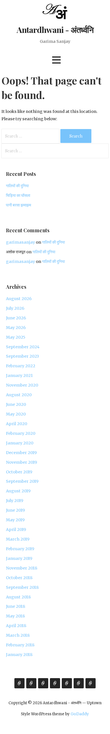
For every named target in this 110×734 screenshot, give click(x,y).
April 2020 (16, 423)
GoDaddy (80, 713)
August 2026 (19, 298)
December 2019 (21, 452)
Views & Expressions (43, 683)
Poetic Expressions (67, 683)
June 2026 (16, 317)
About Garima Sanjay (19, 683)
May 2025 (15, 337)
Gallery (55, 683)
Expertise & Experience (31, 683)
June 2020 (16, 404)
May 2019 (15, 519)
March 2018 (18, 635)
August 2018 (18, 597)
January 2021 (19, 375)
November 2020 (22, 385)
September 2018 (22, 587)
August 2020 (19, 394)
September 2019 (22, 481)
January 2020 (19, 443)
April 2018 (16, 625)
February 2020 (20, 433)
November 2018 (21, 568)
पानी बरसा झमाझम (18, 205)
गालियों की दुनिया (17, 185)
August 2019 (18, 490)
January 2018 (19, 654)
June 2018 (15, 606)
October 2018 (19, 577)
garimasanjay (20, 242)
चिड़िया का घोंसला (18, 195)
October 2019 (19, 471)
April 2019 (16, 529)
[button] (56, 60)
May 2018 (15, 616)
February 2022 (20, 365)
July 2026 (15, 308)
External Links (79, 683)
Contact (90, 683)
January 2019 (19, 558)
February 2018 (20, 644)
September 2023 (22, 356)
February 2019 (20, 548)
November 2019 (21, 462)
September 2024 (22, 346)
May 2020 (16, 414)
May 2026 (16, 327)
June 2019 (15, 510)
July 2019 (14, 500)
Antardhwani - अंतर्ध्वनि (55, 29)
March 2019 (17, 539)
